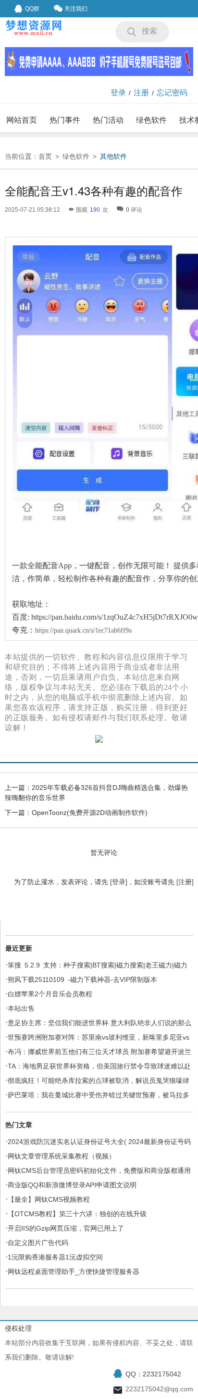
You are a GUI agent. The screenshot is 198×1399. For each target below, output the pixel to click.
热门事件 (65, 120)
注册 (141, 93)
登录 (118, 93)
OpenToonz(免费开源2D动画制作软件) (90, 812)
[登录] (118, 882)
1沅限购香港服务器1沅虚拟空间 (55, 1257)
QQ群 (32, 8)
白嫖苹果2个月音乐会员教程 (50, 994)
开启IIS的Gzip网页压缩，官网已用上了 (66, 1228)
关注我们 (75, 8)
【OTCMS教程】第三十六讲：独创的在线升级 (77, 1214)
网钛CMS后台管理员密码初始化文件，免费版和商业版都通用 (99, 1170)
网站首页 (21, 120)
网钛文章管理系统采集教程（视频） (61, 1156)
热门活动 (108, 120)
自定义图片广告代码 (38, 1242)
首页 (45, 156)
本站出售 (21, 1008)
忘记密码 (172, 93)
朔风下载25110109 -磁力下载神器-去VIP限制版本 (82, 979)
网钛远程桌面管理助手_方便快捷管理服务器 (73, 1271)
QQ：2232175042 (153, 1374)
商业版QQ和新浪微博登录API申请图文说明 (72, 1185)
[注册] (185, 882)
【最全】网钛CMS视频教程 (49, 1199)
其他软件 (113, 156)
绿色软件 (151, 120)
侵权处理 (18, 1328)
